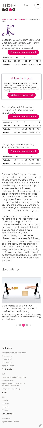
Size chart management (23, 52)
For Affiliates (6, 418)
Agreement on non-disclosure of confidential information (13, 384)
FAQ (3, 374)
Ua (26, 5)
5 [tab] (30, 325)
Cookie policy (7, 362)
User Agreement (7, 356)
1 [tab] (16, 325)
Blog (3, 397)
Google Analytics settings (11, 389)
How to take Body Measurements (14, 353)
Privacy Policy (7, 359)
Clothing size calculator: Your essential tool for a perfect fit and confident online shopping (19, 308)
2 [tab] (20, 325)
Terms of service (7, 380)
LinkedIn (5, 400)
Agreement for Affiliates (10, 422)
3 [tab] (23, 325)
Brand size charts (8, 366)
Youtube (5, 410)
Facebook (5, 404)
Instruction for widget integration (14, 377)
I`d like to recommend (21, 95)
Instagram (5, 407)
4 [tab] (27, 325)
